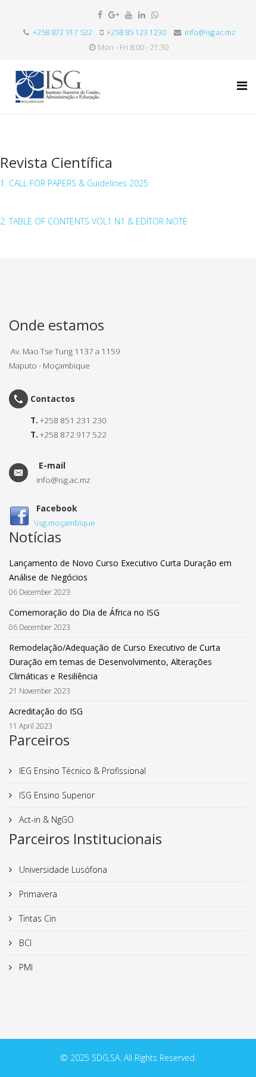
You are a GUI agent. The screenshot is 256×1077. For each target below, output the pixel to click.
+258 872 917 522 (62, 32)
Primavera (37, 894)
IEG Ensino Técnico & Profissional (81, 770)
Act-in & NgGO (45, 819)
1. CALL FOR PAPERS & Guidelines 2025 (74, 183)
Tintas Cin (36, 918)
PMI (25, 967)
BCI (24, 942)
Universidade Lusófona (62, 869)
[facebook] (100, 14)
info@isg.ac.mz (210, 32)
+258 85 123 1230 (136, 32)
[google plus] (113, 14)
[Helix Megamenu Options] (242, 85)
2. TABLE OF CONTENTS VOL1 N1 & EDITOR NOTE (94, 221)
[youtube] (128, 14)
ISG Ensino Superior (56, 795)
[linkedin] (141, 14)
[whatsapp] (154, 14)
